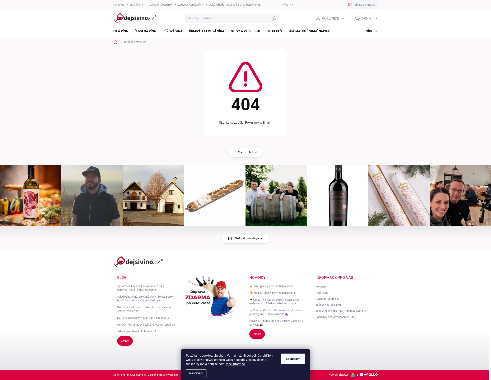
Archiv (125, 340)
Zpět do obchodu (248, 152)
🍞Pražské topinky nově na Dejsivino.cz (272, 292)
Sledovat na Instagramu (249, 238)
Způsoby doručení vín (190, 4)
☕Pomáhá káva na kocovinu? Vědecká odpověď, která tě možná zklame (140, 288)
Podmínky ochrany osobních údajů (336, 316)
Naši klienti (136, 4)
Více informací (236, 364)
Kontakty (118, 4)
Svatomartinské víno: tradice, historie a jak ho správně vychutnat (144, 309)
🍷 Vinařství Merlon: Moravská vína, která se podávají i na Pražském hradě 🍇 (275, 312)
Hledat (274, 18)
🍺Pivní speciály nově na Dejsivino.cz (271, 286)
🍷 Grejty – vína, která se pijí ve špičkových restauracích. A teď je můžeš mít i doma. (274, 301)
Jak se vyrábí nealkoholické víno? (136, 331)
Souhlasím (293, 359)
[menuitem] (122, 31)
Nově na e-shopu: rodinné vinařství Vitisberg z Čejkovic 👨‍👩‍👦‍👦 (276, 322)
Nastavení (196, 373)
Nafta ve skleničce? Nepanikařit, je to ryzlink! (143, 317)
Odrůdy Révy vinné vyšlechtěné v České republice (146, 324)
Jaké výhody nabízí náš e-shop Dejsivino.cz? (235, 4)
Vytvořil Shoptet (338, 374)
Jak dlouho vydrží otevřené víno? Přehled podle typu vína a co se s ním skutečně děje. (145, 298)
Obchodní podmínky (160, 4)
